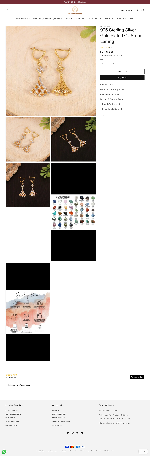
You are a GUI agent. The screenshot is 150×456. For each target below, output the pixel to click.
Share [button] (105, 116)
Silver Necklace (12, 425)
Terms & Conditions (61, 421)
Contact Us (57, 425)
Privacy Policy (58, 418)
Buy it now (122, 77)
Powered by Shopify (60, 451)
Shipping (103, 55)
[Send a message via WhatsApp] (4, 452)
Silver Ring (10, 418)
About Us (56, 410)
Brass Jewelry (11, 410)
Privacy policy (84, 451)
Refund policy (73, 451)
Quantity (103, 59)
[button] (7, 10)
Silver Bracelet (12, 421)
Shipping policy (109, 451)
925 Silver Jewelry (13, 414)
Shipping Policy (59, 414)
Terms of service (96, 451)
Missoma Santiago (47, 451)
